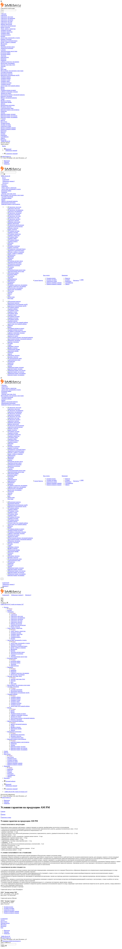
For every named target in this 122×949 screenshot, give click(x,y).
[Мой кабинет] (1, 581)
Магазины (3, 924)
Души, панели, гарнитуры (18, 631)
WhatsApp (7, 163)
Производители (5, 923)
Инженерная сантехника (18, 734)
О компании (4, 918)
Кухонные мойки (15, 661)
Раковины (13, 670)
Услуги (3, 920)
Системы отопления (16, 689)
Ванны (13, 710)
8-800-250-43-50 (5, 141)
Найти (2, 946)
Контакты (3, 926)
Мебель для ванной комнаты (19, 724)
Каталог (9, 610)
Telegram (6, 162)
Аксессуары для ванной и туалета (20, 643)
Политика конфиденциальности (11, 941)
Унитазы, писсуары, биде (18, 679)
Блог (2, 927)
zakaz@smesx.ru (6, 156)
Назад (10, 608)
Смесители (14, 614)
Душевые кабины (16, 697)
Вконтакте (7, 160)
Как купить (10, 757)
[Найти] (2, 12)
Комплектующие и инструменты (20, 742)
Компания (10, 769)
